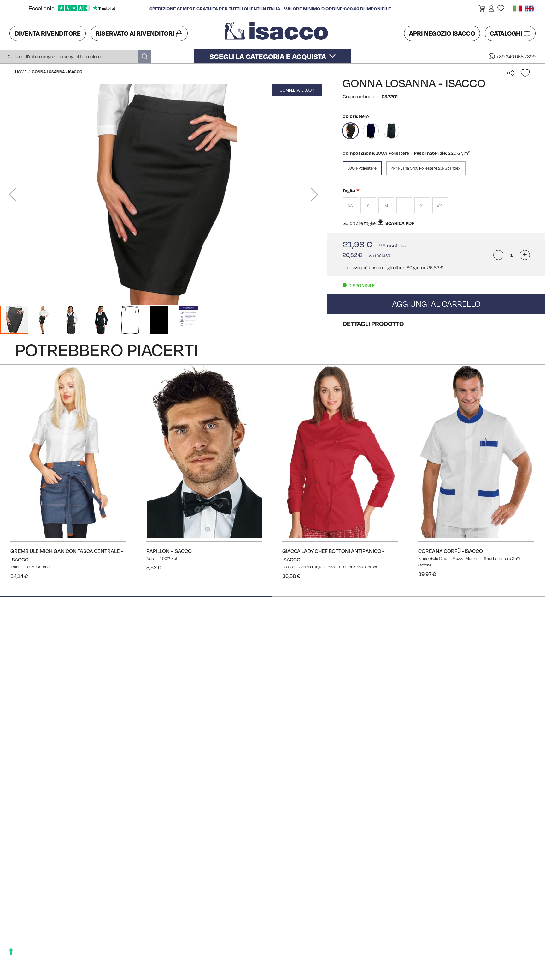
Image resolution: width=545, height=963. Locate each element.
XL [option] (422, 205)
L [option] (404, 205)
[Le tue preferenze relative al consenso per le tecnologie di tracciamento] (11, 952)
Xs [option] (350, 205)
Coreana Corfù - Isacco (450, 551)
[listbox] (436, 206)
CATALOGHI (506, 33)
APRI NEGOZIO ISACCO (442, 33)
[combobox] (75, 56)
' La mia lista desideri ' (500, 8)
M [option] (386, 205)
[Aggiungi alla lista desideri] (525, 73)
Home (20, 71)
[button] (481, 9)
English (529, 8)
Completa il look (297, 90)
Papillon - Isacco (169, 551)
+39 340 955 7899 (516, 56)
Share (512, 73)
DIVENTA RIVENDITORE (48, 33)
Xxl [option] (440, 205)
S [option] (368, 205)
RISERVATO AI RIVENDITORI (135, 33)
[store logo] (277, 33)
